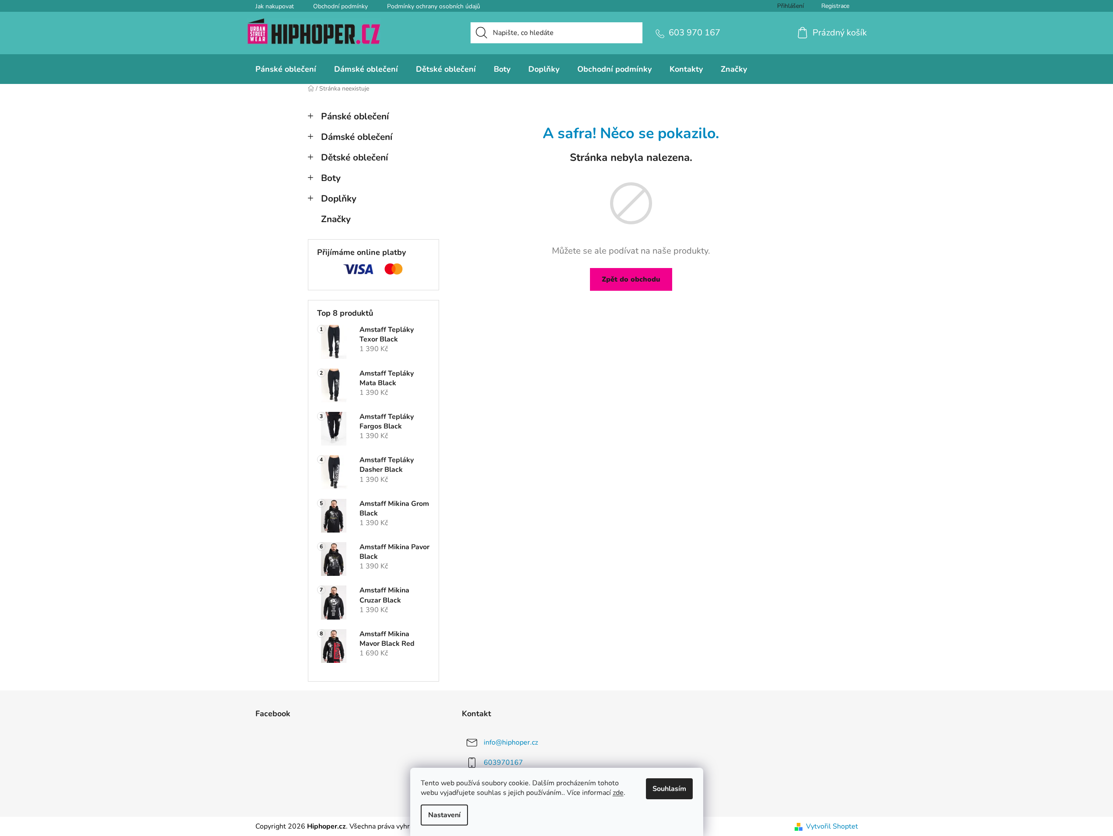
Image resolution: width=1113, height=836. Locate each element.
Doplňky (338, 198)
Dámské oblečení (356, 137)
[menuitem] (286, 69)
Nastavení (444, 815)
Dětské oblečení (354, 157)
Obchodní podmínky (340, 6)
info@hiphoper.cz (511, 742)
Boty (331, 178)
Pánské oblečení (355, 116)
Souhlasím (669, 789)
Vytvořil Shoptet (832, 826)
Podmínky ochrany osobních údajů (433, 6)
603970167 (503, 762)
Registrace (835, 6)
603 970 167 (694, 32)
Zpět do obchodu (631, 279)
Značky (336, 219)
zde (618, 793)
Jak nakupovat (274, 6)
